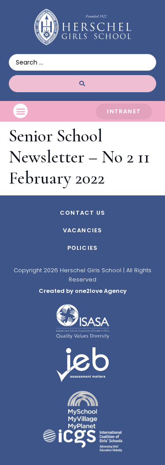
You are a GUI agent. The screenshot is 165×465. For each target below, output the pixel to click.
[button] (20, 111)
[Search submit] (82, 83)
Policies (82, 248)
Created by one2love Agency (83, 291)
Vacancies (83, 230)
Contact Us (82, 213)
